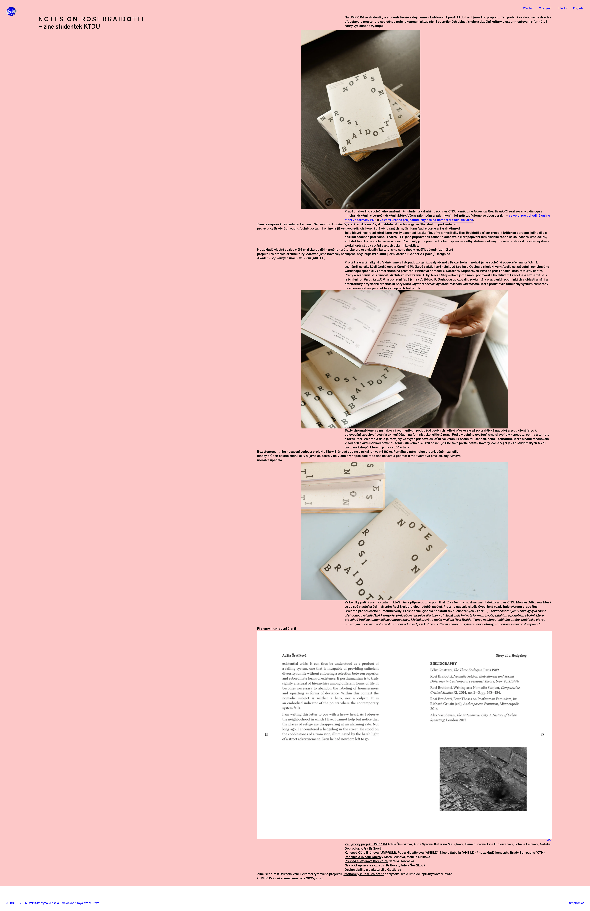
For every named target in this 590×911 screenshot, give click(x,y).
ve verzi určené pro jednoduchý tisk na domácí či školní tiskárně (426, 220)
